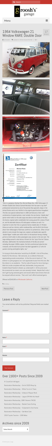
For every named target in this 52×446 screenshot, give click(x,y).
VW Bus (7, 284)
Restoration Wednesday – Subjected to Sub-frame (21, 408)
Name (4, 337)
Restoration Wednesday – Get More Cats (18, 411)
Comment (5, 310)
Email (4, 346)
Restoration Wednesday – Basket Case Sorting (20, 404)
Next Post (45, 289)
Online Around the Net (26, 40)
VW (4, 284)
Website (4, 355)
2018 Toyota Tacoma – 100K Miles (15, 415)
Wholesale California (25, 279)
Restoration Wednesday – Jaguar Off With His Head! (21, 396)
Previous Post (8, 289)
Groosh (7, 40)
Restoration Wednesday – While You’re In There (20, 389)
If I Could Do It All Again (11, 381)
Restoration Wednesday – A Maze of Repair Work (20, 393)
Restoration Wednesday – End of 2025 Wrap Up (20, 385)
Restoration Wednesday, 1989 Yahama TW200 (20, 400)
